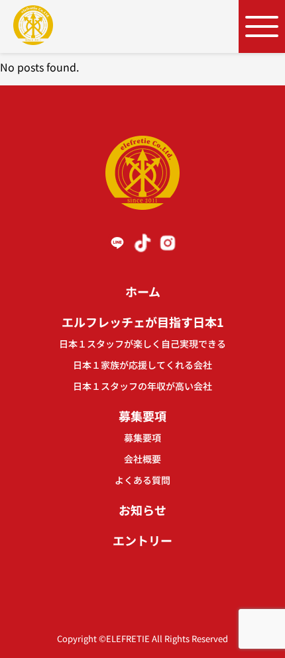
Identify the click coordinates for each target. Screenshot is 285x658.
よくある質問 (142, 480)
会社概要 (142, 458)
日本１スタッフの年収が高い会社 (142, 386)
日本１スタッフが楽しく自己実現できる (142, 343)
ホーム (142, 291)
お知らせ (142, 509)
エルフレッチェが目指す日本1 (143, 321)
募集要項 (142, 415)
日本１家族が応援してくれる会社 (142, 364)
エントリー (142, 540)
